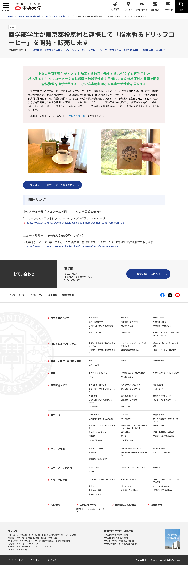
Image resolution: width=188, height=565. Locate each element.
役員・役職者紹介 (96, 321)
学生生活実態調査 (128, 440)
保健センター (158, 425)
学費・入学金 (94, 364)
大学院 (123, 360)
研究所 (91, 376)
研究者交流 (93, 406)
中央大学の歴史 (159, 321)
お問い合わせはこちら (148, 274)
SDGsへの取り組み (128, 479)
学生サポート (58, 415)
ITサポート (125, 414)
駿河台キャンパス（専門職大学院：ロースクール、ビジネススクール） (31, 547)
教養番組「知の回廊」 (130, 490)
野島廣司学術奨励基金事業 (163, 436)
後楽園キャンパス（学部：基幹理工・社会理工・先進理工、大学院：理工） (33, 538)
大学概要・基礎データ (130, 321)
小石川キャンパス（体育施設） (18, 549)
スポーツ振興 (94, 467)
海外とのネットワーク (162, 395)
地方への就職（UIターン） (131, 448)
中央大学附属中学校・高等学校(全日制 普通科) (119, 541)
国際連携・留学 (59, 385)
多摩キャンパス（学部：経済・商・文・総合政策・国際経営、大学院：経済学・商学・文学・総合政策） (42, 535)
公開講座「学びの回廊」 (163, 490)
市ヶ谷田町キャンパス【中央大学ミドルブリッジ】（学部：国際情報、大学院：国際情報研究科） (40, 541)
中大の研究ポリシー (129, 376)
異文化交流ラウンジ (129, 395)
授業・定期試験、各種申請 (163, 432)
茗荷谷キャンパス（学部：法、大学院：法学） (23, 544)
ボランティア (126, 486)
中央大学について (60, 318)
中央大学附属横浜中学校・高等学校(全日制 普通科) (121, 544)
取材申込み (52, 559)
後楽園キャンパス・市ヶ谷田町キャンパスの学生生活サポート (134, 426)
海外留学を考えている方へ (131, 385)
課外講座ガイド (127, 418)
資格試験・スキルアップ (130, 389)
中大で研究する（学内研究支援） (166, 372)
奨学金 (123, 436)
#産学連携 (147, 50)
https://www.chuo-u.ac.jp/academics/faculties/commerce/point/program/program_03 (75, 222)
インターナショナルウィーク (164, 399)
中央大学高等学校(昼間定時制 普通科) (116, 535)
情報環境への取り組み (162, 325)
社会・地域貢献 (59, 480)
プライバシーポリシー (17, 559)
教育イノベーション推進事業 (164, 350)
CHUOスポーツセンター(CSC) (133, 467)
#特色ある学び (132, 50)
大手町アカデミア (96, 494)
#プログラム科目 (54, 50)
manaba (91, 509)
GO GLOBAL (158, 385)
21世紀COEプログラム (130, 350)
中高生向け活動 (95, 490)
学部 (90, 360)
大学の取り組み (127, 325)
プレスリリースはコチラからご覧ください (52, 185)
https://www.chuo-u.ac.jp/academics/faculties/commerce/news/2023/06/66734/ (72, 246)
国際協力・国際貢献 (129, 399)
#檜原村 (160, 50)
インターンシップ (160, 448)
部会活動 (156, 467)
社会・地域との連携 (161, 486)
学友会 (91, 471)
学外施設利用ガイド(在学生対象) (102, 418)
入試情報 (55, 504)
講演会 (91, 486)
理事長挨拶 (93, 317)
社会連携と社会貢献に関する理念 (102, 479)
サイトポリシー (37, 559)
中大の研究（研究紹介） (98, 372)
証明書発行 (93, 436)
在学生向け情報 (87, 504)
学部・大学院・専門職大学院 (66, 361)
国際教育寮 (93, 395)
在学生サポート (95, 414)
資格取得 (92, 452)
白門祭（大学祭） (96, 440)
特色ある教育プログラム (64, 343)
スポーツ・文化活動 (61, 467)
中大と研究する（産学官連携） (133, 372)
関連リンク (125, 406)
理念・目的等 (158, 317)
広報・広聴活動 (95, 332)
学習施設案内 (158, 414)
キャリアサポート (60, 449)
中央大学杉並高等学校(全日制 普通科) (116, 538)
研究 (53, 373)
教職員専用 (156, 504)
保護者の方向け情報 (125, 504)
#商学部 (37, 50)
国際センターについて (97, 385)
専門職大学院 (158, 360)
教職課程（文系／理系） (98, 459)
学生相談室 (125, 432)
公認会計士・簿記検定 (162, 452)
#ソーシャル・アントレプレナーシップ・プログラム (93, 50)
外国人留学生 (158, 389)
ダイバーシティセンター (98, 432)
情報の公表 (125, 332)
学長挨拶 (124, 317)
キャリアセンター (96, 448)
